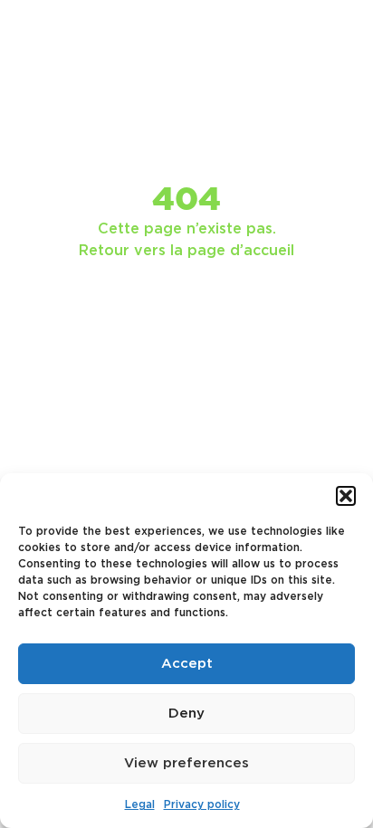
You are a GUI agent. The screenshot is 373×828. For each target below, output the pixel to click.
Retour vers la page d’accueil (186, 250)
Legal (140, 804)
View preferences (186, 763)
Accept (187, 664)
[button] (346, 496)
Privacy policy (202, 804)
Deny (186, 713)
